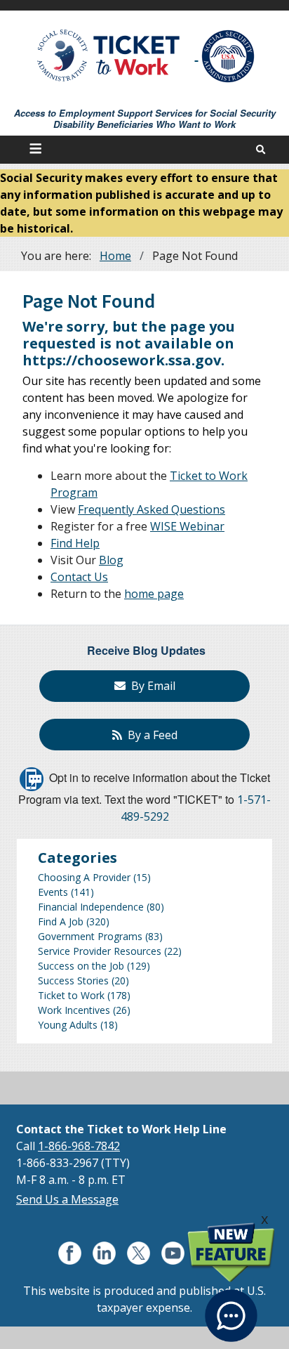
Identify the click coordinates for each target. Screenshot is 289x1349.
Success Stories (73, 980)
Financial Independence (91, 906)
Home (115, 255)
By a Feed (149, 735)
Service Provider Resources (99, 951)
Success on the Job (81, 965)
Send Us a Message (67, 1199)
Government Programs (90, 936)
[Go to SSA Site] (229, 56)
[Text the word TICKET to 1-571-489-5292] (31, 778)
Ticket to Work (71, 995)
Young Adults (68, 1024)
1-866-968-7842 (79, 1146)
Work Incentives (74, 1010)
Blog (111, 560)
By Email (150, 685)
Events (53, 892)
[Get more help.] (231, 1307)
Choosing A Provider (84, 877)
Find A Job (60, 921)
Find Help (75, 543)
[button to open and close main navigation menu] (38, 150)
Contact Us (79, 577)
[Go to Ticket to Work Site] (109, 54)
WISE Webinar (187, 526)
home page (154, 593)
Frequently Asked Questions (151, 509)
